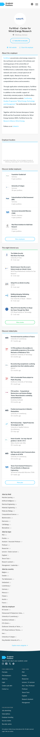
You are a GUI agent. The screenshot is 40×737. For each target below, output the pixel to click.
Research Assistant (27, 699)
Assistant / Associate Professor (12, 542)
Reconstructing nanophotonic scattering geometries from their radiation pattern (23, 365)
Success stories (6, 721)
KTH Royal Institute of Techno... (12, 630)
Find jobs (4, 672)
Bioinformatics (7, 518)
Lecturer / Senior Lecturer (10, 552)
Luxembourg (6, 586)
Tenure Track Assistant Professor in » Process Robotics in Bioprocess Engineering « (21, 468)
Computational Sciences (10, 514)
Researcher (6, 548)
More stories (20, 322)
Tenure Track (6, 558)
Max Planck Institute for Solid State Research (22, 226)
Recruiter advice (7, 724)
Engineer (5, 555)
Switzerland (6, 582)
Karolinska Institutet (9, 620)
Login (3, 682)
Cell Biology (6, 524)
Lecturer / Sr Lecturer (28, 682)
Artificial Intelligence (9, 501)
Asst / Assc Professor (28, 686)
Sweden (5, 576)
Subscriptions (6, 714)
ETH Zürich (6, 623)
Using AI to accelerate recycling (20, 283)
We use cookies (9, 731)
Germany (24, 35)
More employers (20, 239)
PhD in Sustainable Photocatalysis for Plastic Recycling (22, 378)
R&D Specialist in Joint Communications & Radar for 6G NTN (23, 453)
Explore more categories (19, 645)
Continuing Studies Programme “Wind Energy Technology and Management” (19, 101)
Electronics (6, 521)
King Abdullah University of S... (12, 640)
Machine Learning (8, 497)
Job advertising (6, 710)
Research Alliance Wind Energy (13, 121)
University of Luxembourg (10, 616)
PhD (4, 535)
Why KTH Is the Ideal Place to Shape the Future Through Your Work (21, 309)
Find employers (6, 675)
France (4, 603)
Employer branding (7, 717)
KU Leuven (6, 610)
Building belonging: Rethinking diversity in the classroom (20, 295)
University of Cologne (18, 186)
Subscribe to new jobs (21, 41)
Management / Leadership (10, 565)
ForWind (6, 58)
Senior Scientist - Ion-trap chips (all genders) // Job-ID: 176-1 (21, 440)
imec (4, 633)
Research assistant (8, 562)
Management (26, 702)
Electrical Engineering (9, 504)
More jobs (20, 482)
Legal (3, 731)
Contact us (5, 689)
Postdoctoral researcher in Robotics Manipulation (21, 410)
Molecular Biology (8, 511)
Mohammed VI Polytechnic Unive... (13, 613)
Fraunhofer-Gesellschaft (19, 174)
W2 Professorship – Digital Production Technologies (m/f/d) (22, 424)
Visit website (13, 47)
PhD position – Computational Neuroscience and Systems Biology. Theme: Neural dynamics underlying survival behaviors (21, 394)
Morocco (5, 592)
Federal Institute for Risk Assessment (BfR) (22, 198)
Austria (5, 599)
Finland (5, 596)
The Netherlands (8, 579)
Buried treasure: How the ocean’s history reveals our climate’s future (21, 268)
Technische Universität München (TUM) (21, 212)
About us (4, 679)
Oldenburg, (18, 35)
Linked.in (16, 126)
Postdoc (5, 538)
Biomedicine (6, 528)
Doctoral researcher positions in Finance (23, 337)
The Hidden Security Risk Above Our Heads (17, 254)
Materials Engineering (9, 508)
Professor (6, 545)
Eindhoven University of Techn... (12, 626)
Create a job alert (7, 686)
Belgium (5, 572)
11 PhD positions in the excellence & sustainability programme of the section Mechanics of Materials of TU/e (22, 350)
